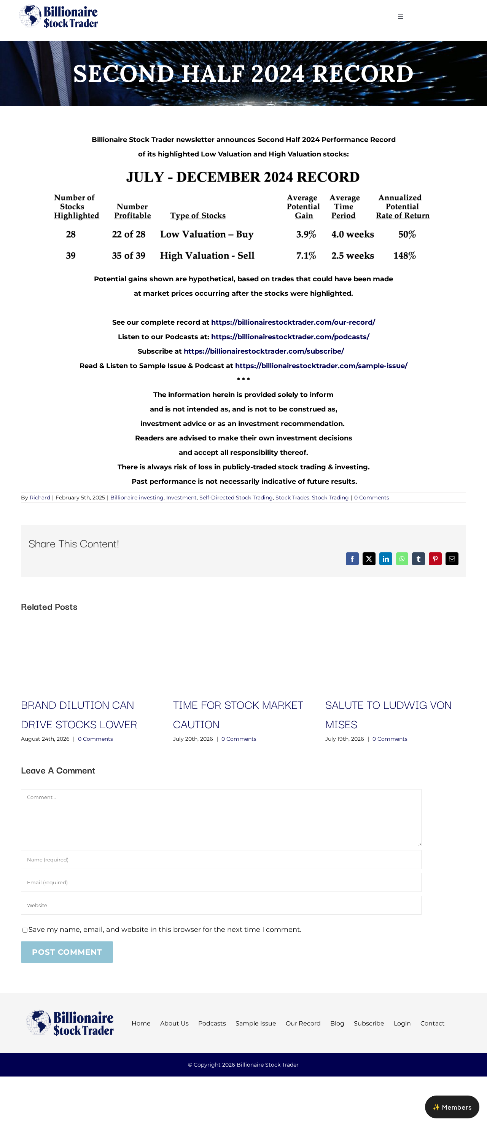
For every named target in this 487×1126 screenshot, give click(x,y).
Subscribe (369, 1023)
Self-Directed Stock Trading (236, 497)
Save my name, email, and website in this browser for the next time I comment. (165, 929)
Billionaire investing (137, 497)
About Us (174, 1023)
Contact (432, 1023)
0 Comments (371, 497)
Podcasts (212, 1023)
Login (402, 1023)
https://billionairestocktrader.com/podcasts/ (290, 337)
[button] (452, 1107)
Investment (181, 497)
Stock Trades (292, 497)
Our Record (303, 1023)
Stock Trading (330, 497)
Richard (40, 497)
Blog (337, 1023)
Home (141, 1023)
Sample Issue (256, 1023)
